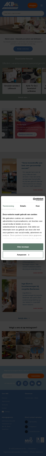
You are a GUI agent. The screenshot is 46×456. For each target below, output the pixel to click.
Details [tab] (23, 206)
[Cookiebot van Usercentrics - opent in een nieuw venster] (33, 199)
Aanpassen (21, 255)
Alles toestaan (23, 247)
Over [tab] (38, 206)
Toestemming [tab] (8, 206)
